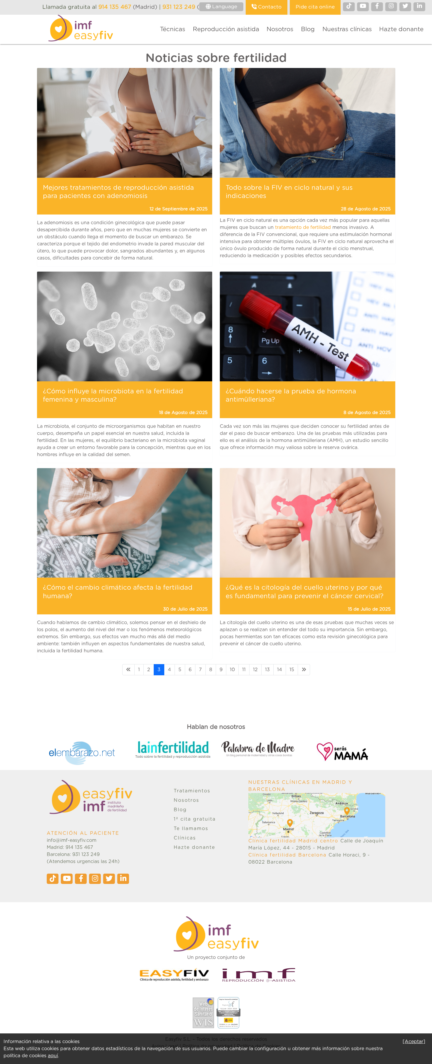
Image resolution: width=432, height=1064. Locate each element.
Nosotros (280, 29)
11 (244, 669)
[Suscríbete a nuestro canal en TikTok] (349, 6)
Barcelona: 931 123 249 (73, 854)
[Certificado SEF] (228, 1012)
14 (279, 669)
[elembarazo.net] (92, 753)
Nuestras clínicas (347, 29)
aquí (53, 1055)
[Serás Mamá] (350, 751)
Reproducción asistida (226, 29)
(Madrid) (128, 7)
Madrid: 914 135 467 (70, 847)
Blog (308, 29)
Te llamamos (191, 828)
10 (232, 669)
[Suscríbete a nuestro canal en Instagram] (391, 6)
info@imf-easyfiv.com (71, 840)
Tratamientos (192, 791)
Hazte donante (401, 29)
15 (291, 669)
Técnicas (172, 29)
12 (255, 669)
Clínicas (185, 838)
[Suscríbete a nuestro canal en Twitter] (405, 6)
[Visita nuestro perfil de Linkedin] (419, 6)
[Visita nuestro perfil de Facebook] (377, 6)
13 (267, 669)
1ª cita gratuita (195, 819)
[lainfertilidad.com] (178, 749)
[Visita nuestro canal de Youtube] (363, 6)
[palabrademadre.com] (264, 749)
